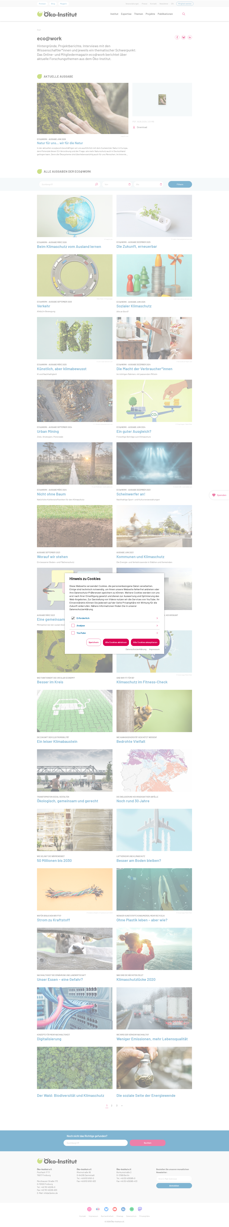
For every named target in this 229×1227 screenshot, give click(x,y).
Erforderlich (83, 618)
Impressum (154, 649)
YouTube (81, 632)
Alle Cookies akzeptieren (145, 642)
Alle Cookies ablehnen (116, 642)
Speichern (94, 642)
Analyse (81, 625)
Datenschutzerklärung (81, 609)
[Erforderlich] (73, 618)
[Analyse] (73, 626)
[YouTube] (73, 633)
